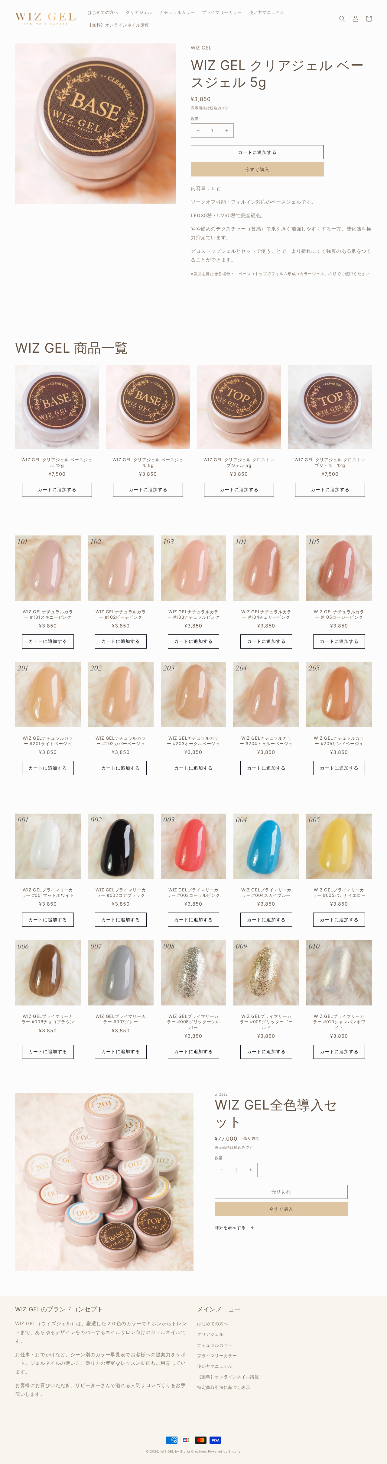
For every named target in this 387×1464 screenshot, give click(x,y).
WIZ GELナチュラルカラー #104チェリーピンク (266, 614)
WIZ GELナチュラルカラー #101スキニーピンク (48, 614)
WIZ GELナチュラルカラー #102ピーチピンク (121, 614)
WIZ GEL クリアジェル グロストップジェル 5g (238, 462)
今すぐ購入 (257, 169)
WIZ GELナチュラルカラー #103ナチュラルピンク (193, 614)
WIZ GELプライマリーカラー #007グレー (121, 1019)
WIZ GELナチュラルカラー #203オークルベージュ (193, 740)
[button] (342, 18)
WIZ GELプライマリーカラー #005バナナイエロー (339, 892)
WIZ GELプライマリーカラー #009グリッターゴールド (266, 1022)
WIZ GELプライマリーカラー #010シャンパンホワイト (339, 1022)
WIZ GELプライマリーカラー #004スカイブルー (266, 892)
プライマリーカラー (217, 1355)
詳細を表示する (231, 1227)
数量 (195, 118)
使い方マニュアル (215, 1366)
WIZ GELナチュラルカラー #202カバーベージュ (121, 740)
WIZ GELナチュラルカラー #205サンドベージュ (339, 740)
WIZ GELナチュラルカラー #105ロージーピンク (339, 614)
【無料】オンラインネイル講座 (228, 1376)
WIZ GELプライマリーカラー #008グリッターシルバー (193, 1022)
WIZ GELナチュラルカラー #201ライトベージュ (48, 740)
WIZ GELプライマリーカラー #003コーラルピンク (193, 892)
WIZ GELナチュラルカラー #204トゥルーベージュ (266, 740)
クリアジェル (210, 1334)
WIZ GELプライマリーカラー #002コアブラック (121, 892)
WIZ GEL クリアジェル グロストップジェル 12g (329, 462)
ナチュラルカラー (215, 1345)
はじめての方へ (212, 1323)
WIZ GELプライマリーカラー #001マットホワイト (48, 892)
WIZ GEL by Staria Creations (184, 1451)
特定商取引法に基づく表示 (223, 1387)
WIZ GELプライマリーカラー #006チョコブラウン (47, 1019)
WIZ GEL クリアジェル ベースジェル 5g (147, 462)
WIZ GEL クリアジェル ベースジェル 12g (56, 462)
